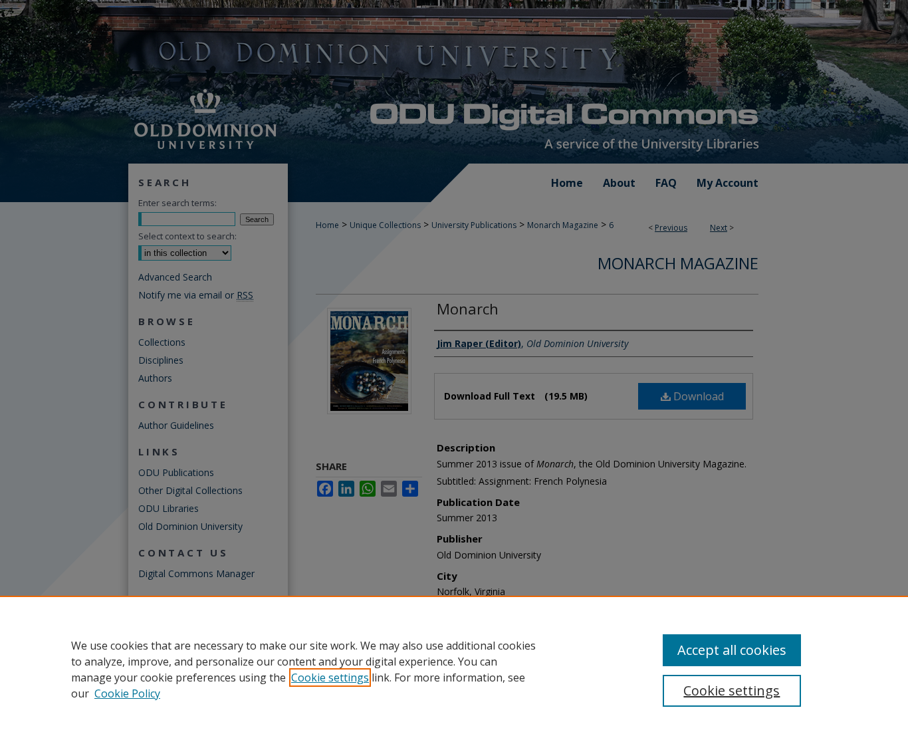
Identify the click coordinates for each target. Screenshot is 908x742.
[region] (454, 669)
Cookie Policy (127, 693)
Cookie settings (330, 677)
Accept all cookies (731, 650)
